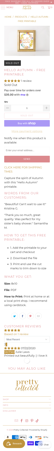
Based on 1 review (16, 334)
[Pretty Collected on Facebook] (21, 421)
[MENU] (1, 7)
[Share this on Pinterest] (30, 316)
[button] (12, 81)
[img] (12, 348)
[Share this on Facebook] (22, 316)
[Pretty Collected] (27, 7)
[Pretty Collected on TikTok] (37, 421)
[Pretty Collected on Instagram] (27, 421)
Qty (6, 101)
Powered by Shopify (38, 430)
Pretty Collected (21, 430)
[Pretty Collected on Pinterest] (32, 421)
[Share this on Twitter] (14, 316)
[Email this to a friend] (38, 316)
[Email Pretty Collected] (16, 421)
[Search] (43, 7)
